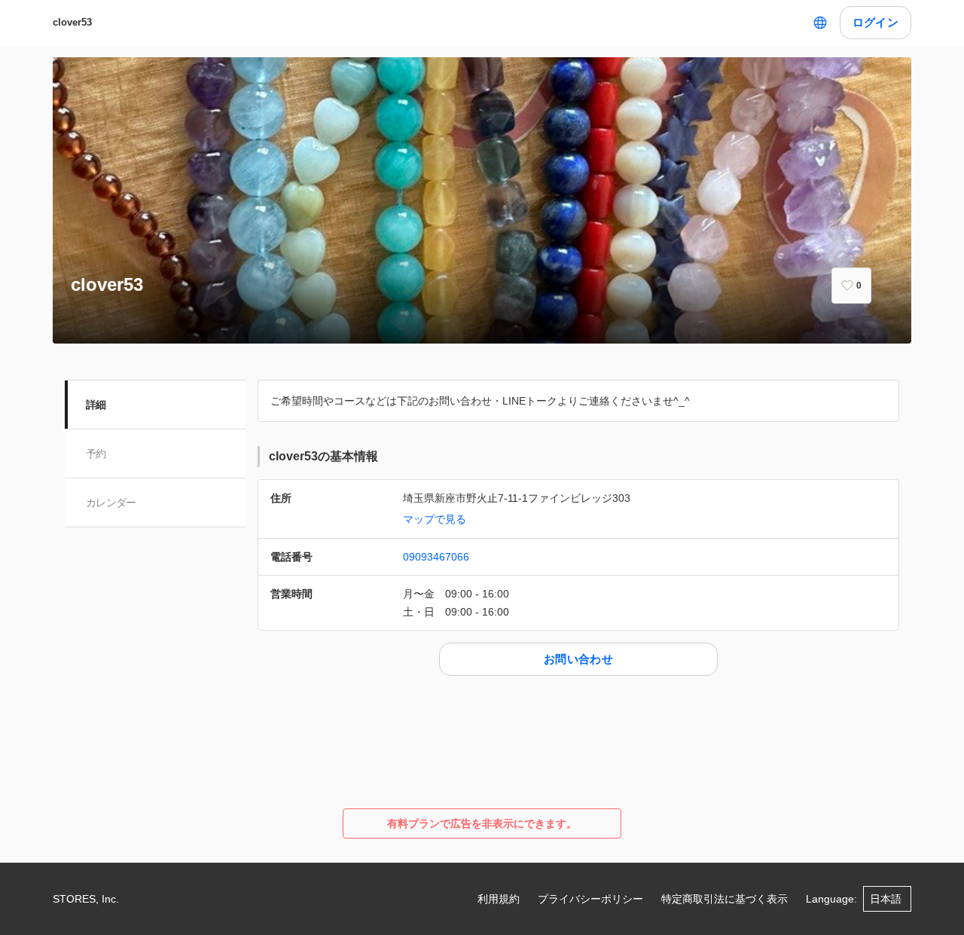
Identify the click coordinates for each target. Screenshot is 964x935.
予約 (96, 454)
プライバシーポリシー (590, 899)
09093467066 (436, 557)
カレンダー (111, 503)
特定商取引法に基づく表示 (724, 899)
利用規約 (498, 899)
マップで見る (434, 519)
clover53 (72, 22)
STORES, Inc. (86, 899)
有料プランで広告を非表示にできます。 (482, 823)
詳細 (96, 405)
